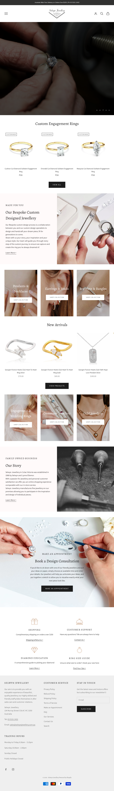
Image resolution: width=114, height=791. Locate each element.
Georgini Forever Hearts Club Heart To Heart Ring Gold (57, 371)
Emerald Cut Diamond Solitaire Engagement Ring (57, 170)
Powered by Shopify (65, 777)
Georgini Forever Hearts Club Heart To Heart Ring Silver (21, 371)
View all (57, 185)
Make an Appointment (53, 707)
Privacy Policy (49, 689)
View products (57, 386)
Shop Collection (21, 300)
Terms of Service (50, 703)
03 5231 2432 (13, 719)
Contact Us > (79, 640)
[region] (57, 68)
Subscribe (86, 709)
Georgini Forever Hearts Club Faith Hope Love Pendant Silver (93, 371)
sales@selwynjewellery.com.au (22, 724)
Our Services (49, 716)
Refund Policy (49, 694)
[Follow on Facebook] (5, 769)
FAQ (45, 712)
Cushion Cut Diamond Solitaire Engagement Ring (21, 170)
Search (46, 726)
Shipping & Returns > (34, 640)
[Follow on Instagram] (13, 769)
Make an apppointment (57, 588)
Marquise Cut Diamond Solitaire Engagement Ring (93, 170)
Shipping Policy (50, 698)
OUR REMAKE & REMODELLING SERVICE (87, 101)
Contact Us (48, 721)
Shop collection (57, 297)
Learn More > (11, 252)
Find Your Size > (79, 668)
